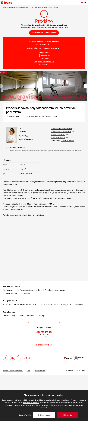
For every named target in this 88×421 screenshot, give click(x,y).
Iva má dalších (62, 140)
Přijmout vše (67, 415)
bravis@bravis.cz (44, 345)
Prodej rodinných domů (49, 304)
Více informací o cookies (31, 402)
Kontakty (41, 315)
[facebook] (5, 357)
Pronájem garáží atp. (10, 293)
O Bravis (6, 315)
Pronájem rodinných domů (55, 290)
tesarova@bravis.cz (46, 61)
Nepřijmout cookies (44, 415)
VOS (28, 370)
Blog (13, 315)
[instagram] (19, 357)
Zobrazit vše (25, 293)
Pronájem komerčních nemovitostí (29, 290)
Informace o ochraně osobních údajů (13, 370)
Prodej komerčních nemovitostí (25, 304)
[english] (81, 3)
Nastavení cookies (40, 370)
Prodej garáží (66, 304)
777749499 (45, 55)
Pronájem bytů (8, 290)
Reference (30, 315)
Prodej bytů (7, 304)
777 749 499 (23, 136)
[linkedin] (12, 357)
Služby (21, 315)
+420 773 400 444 (44, 332)
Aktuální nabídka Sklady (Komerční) (44, 33)
